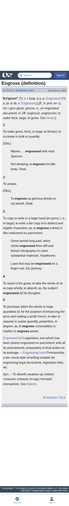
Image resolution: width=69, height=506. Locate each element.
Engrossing (29, 103)
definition (8, 90)
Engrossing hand (34, 352)
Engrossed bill (13, 338)
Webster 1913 (26, 90)
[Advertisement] (34, 35)
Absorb (31, 384)
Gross (50, 118)
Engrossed (53, 98)
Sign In (60, 75)
